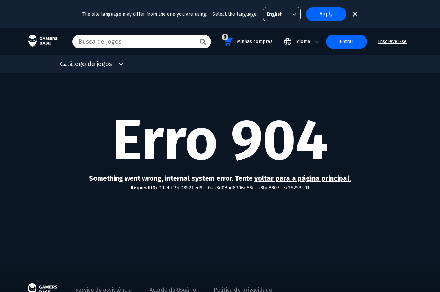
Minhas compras (248, 39)
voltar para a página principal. (302, 178)
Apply (326, 14)
